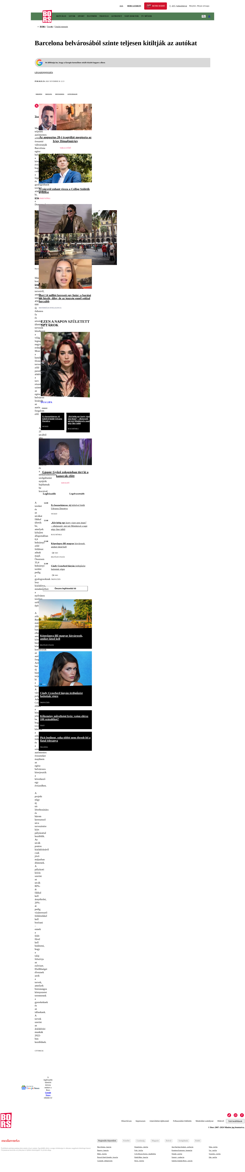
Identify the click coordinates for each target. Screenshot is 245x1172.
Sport (81, 16)
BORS (42, 27)
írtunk (38, 284)
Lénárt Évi (45, 251)
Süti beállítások (235, 1121)
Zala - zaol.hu (213, 1157)
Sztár (72, 16)
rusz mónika (73, 429)
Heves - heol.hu (139, 1161)
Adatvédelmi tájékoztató (159, 1121)
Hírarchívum (126, 1121)
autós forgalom (72, 94)
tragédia (44, 747)
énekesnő (44, 408)
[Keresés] (204, 16)
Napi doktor (132, 16)
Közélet (126, 1141)
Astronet (116, 16)
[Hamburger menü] (37, 16)
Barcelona (48, 94)
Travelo (104, 16)
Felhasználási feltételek (182, 1121)
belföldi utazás (58, 557)
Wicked (45, 426)
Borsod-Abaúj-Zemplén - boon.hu (107, 1157)
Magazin (155, 1141)
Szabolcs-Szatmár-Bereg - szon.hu (182, 1161)
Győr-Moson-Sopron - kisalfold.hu (145, 1154)
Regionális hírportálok (107, 1141)
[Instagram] (235, 1115)
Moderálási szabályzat (204, 1121)
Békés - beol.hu (102, 1154)
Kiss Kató (65, 483)
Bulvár (168, 1141)
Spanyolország (59, 94)
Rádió (197, 1141)
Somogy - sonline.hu (178, 1157)
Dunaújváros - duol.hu (141, 1147)
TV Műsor (146, 16)
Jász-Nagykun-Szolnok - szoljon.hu (182, 1147)
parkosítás (39, 94)
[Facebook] (242, 1115)
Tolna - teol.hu (213, 1147)
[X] (37, 106)
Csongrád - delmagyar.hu (104, 1161)
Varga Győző (65, 148)
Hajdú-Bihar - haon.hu (141, 1157)
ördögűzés (55, 579)
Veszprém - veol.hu (214, 1154)
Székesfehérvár (179, 6)
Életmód (92, 16)
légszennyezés (44, 73)
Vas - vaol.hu (213, 1150)
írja (37, 197)
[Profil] (209, 16)
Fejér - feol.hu (138, 1150)
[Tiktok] (229, 1115)
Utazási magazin (61, 27)
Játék (121, 6)
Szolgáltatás (183, 1141)
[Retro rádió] (150, 6)
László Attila (44, 198)
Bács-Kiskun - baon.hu (104, 1147)
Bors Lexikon (134, 6)
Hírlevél (220, 1121)
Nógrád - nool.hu (177, 1154)
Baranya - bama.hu (103, 1150)
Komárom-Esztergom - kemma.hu (182, 1150)
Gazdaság (141, 1141)
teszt (42, 725)
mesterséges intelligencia (50, 308)
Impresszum (140, 1121)
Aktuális (61, 16)
